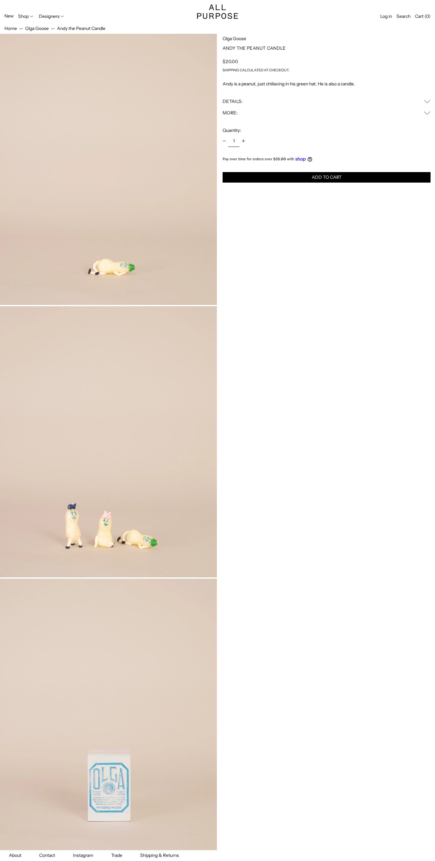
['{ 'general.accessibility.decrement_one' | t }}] (224, 141)
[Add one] (243, 141)
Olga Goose (37, 28)
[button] (403, 16)
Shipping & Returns (159, 855)
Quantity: (232, 130)
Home (10, 28)
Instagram (83, 855)
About (15, 855)
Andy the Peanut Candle (81, 28)
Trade (116, 855)
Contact (47, 855)
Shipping (231, 70)
